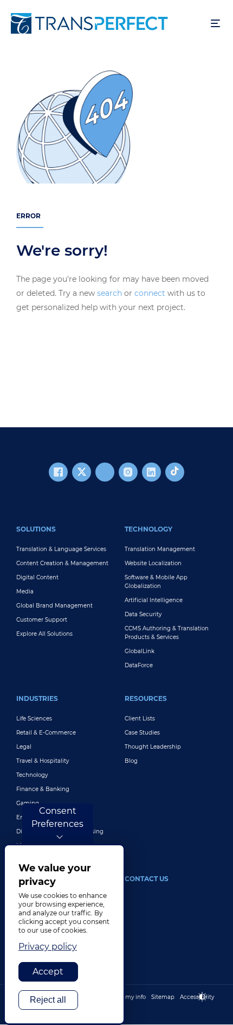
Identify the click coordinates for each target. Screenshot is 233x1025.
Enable (207, 1005)
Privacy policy (47, 946)
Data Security (143, 614)
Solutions (36, 529)
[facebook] (58, 472)
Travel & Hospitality (42, 760)
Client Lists (140, 718)
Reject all (48, 999)
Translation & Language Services (61, 549)
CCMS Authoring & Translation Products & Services (167, 633)
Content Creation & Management (62, 563)
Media (25, 591)
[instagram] (128, 472)
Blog (131, 760)
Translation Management (160, 549)
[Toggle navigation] (215, 23)
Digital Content (37, 577)
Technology (148, 529)
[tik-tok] (174, 472)
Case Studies (142, 732)
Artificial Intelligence (154, 600)
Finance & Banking (42, 789)
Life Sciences (34, 718)
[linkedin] (151, 472)
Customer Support (41, 619)
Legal (23, 746)
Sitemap (162, 997)
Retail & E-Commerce (46, 732)
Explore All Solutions (44, 633)
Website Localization (153, 563)
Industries (37, 698)
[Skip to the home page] (105, 23)
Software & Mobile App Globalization (156, 582)
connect (149, 293)
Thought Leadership (153, 746)
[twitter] (81, 472)
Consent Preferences (57, 817)
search (109, 293)
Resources (146, 698)
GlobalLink (139, 651)
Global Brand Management (54, 605)
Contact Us (147, 879)
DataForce (139, 665)
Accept (48, 971)
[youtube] (104, 472)
